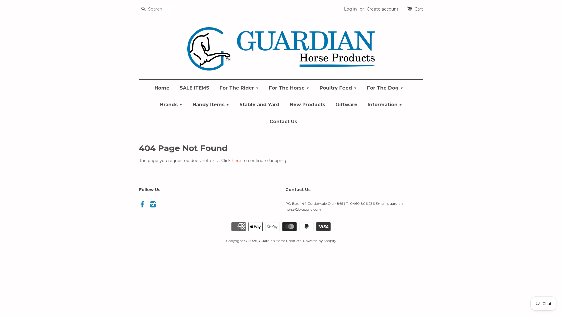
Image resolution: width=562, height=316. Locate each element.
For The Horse (287, 88)
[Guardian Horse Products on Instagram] (153, 205)
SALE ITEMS (194, 88)
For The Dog (383, 88)
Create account (382, 9)
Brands (169, 104)
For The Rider (238, 88)
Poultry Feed (337, 88)
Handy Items (209, 104)
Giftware (346, 104)
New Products (307, 104)
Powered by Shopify (319, 240)
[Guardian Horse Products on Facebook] (142, 205)
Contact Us (283, 121)
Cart (418, 9)
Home (162, 88)
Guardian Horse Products (280, 240)
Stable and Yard (259, 104)
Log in (350, 9)
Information (383, 104)
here (236, 160)
